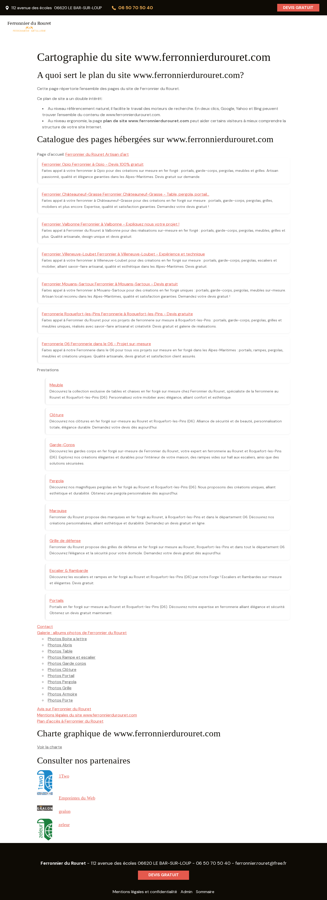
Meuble (56, 385)
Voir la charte (49, 747)
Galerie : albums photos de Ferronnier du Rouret (82, 632)
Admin (186, 891)
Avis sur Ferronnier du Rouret (64, 709)
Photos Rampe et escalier (72, 657)
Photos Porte (60, 700)
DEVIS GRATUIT (298, 7)
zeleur (64, 824)
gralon (65, 811)
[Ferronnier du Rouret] (54, 26)
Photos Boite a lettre (67, 639)
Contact (45, 626)
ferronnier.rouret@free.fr (261, 863)
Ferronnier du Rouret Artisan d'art (97, 154)
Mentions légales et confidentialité (145, 891)
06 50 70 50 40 (213, 863)
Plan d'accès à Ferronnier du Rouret (70, 721)
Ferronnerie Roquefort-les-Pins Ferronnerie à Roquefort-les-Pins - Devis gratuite (117, 314)
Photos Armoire (62, 694)
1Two (64, 776)
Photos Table (60, 651)
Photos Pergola (62, 681)
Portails (57, 600)
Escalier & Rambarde (69, 570)
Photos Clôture (62, 669)
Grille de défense (65, 540)
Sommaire (205, 891)
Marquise (58, 510)
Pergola (57, 480)
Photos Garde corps (67, 663)
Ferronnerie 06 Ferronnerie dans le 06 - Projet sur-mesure (96, 343)
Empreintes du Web (77, 798)
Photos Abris (60, 645)
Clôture (57, 415)
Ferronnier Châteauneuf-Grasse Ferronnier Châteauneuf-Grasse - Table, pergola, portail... (125, 194)
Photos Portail (61, 675)
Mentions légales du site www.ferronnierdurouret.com (87, 715)
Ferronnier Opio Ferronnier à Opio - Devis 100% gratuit (93, 164)
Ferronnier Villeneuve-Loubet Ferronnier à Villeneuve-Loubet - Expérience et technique (123, 254)
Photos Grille (60, 688)
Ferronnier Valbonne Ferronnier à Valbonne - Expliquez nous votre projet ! (110, 224)
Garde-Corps (62, 444)
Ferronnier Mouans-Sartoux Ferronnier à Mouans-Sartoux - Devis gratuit (110, 284)
